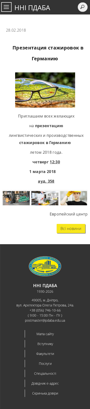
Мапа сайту (45, 334)
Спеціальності (45, 373)
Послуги (45, 363)
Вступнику (45, 343)
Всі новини (70, 228)
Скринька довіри (45, 393)
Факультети (45, 353)
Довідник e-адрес (45, 383)
